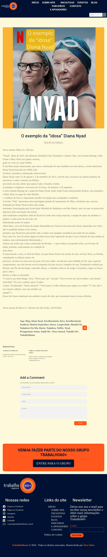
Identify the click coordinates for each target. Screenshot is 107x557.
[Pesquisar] (104, 15)
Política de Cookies (53, 534)
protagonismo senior (30, 331)
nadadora (51, 328)
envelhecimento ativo (54, 321)
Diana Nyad (37, 321)
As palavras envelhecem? (10, 350)
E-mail (73, 525)
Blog (28, 321)
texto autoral (53, 142)
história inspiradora (39, 324)
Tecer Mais (88, 545)
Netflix (60, 328)
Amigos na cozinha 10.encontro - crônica (39, 351)
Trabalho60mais (20, 545)
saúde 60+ (46, 331)
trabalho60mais (27, 335)
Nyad (67, 328)
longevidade (63, 324)
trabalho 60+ (72, 331)
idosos (53, 324)
